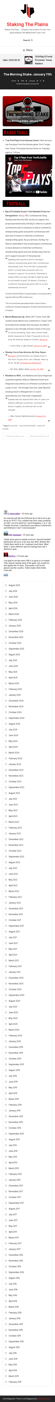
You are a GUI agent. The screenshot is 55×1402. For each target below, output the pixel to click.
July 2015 (13, 1353)
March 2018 (14, 1168)
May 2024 (13, 741)
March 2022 (14, 891)
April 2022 (13, 885)
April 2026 (13, 608)
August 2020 (14, 1001)
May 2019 (13, 1087)
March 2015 (14, 1376)
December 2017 (16, 1186)
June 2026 (13, 597)
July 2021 (13, 937)
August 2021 (14, 932)
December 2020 (16, 978)
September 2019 (16, 1064)
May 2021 (13, 949)
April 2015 (13, 1370)
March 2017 (14, 1237)
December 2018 (16, 1116)
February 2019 (15, 1105)
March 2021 (14, 960)
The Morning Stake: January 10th (16, 436)
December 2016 (16, 1255)
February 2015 (15, 1382)
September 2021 (16, 926)
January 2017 (15, 1249)
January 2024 (15, 764)
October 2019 (15, 1059)
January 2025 (15, 695)
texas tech (14, 426)
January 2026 (15, 626)
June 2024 (13, 735)
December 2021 (16, 908)
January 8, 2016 (40, 346)
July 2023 (13, 799)
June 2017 (13, 1220)
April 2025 (13, 677)
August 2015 (14, 1347)
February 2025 (15, 689)
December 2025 (16, 631)
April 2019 (13, 1093)
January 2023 (15, 833)
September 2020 (16, 995)
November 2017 (16, 1191)
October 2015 (15, 1336)
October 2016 (15, 1266)
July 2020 (13, 1007)
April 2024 (13, 747)
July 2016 (13, 1284)
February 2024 (15, 758)
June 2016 (13, 1289)
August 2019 (14, 1070)
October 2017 (15, 1197)
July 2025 (13, 660)
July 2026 (13, 591)
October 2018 (15, 1128)
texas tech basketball (27, 426)
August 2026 (14, 585)
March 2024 (14, 753)
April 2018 (13, 1162)
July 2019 (13, 1076)
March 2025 (14, 683)
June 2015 (13, 1359)
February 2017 (15, 1243)
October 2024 (15, 712)
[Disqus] (27, 472)
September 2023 (16, 787)
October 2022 (15, 851)
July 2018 (13, 1145)
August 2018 (14, 1139)
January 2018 (15, 1180)
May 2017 (13, 1226)
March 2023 (14, 822)
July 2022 (13, 868)
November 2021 (16, 914)
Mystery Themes (43, 1399)
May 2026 (13, 602)
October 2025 (15, 643)
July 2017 (13, 1214)
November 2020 (16, 983)
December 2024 (16, 701)
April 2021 (13, 955)
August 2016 (14, 1278)
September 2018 (16, 1134)
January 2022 (15, 903)
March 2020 (14, 1030)
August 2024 (14, 724)
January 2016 (14, 1318)
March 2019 (14, 1099)
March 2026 (14, 614)
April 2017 (13, 1232)
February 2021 (15, 966)
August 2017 (14, 1209)
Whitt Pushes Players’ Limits (40, 436)
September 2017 (16, 1203)
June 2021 (13, 943)
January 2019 (15, 1110)
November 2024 (16, 706)
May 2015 (13, 1364)
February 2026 (15, 620)
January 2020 (15, 1041)
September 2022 (16, 856)
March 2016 (14, 1307)
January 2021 (14, 972)
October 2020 (15, 989)
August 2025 (14, 654)
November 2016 (16, 1261)
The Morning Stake (14, 112)
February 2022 (15, 897)
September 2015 (16, 1341)
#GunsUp (43, 340)
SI (23, 215)
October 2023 (15, 781)
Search (26, 40)
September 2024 (16, 718)
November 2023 (16, 776)
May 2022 (13, 880)
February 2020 (15, 1035)
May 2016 (13, 1295)
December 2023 (16, 770)
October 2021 (15, 920)
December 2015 (16, 1324)
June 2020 (13, 1012)
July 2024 (13, 729)
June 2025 (13, 666)
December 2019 (16, 1047)
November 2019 (16, 1053)
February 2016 (15, 1313)
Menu (29, 50)
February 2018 (15, 1174)
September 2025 (16, 649)
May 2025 (13, 672)
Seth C (26, 117)
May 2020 (13, 1018)
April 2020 (13, 1024)
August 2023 (14, 793)
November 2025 (16, 637)
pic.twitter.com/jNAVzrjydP (30, 363)
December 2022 (16, 839)
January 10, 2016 (37, 369)
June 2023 (13, 805)
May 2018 (13, 1157)
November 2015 (16, 1330)
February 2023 (15, 828)
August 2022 (14, 862)
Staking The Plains (27, 24)
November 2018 (16, 1122)
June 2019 (13, 1082)
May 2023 (13, 810)
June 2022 (13, 874)
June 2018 (13, 1151)
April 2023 (13, 816)
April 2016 (13, 1301)
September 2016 (16, 1272)
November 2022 (16, 845)
